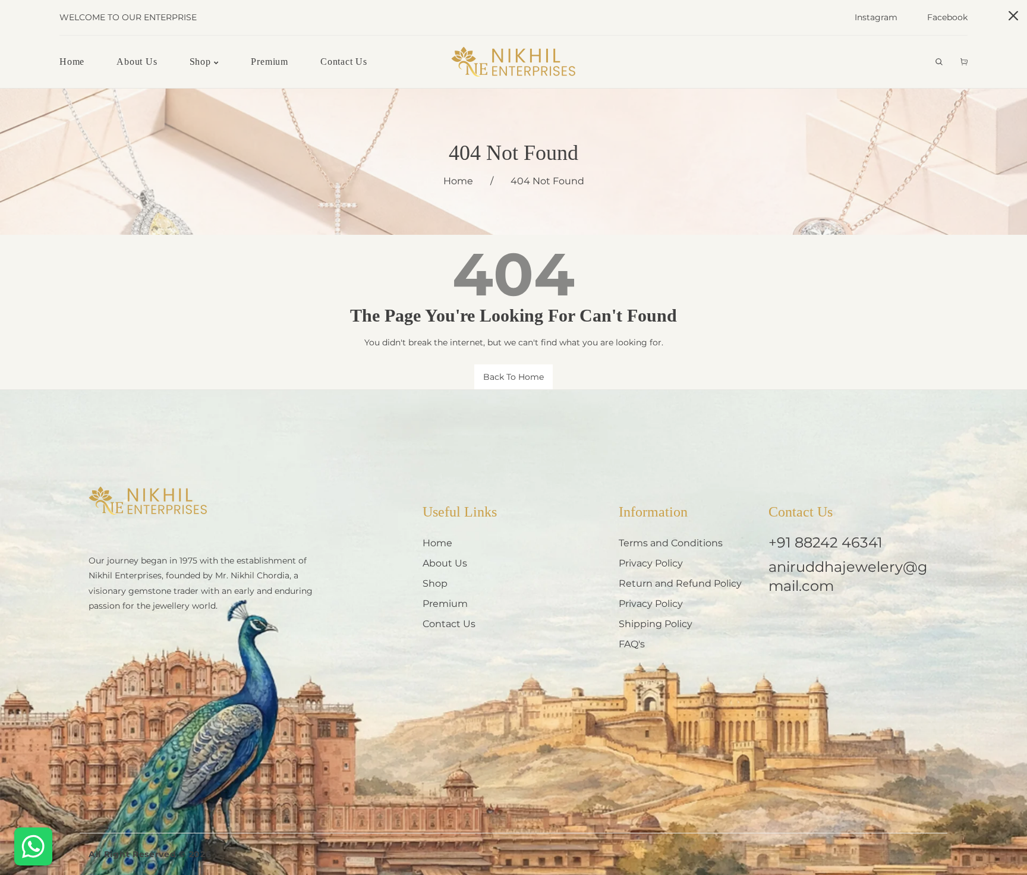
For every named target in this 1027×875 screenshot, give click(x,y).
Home (458, 181)
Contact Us (449, 624)
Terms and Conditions (671, 543)
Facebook (947, 17)
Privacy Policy (651, 563)
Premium (445, 603)
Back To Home (513, 377)
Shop (435, 583)
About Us (445, 563)
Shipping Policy (655, 624)
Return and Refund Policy (680, 583)
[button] (939, 61)
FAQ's (632, 644)
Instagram (876, 17)
